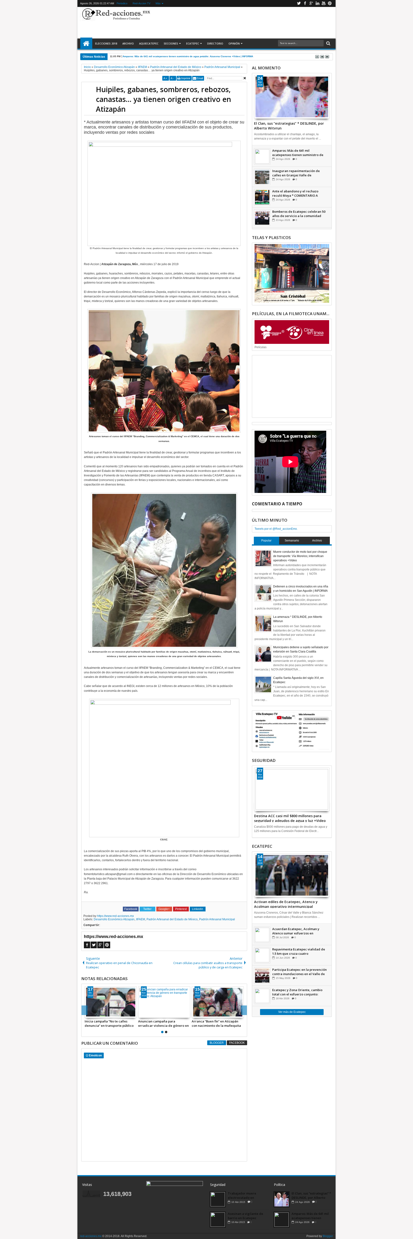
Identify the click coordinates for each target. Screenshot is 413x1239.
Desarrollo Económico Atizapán (114, 919)
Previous (244, 1010)
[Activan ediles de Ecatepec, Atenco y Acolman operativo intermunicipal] (291, 875)
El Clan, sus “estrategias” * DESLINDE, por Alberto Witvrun (289, 125)
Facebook (305, 3)
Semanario (292, 540)
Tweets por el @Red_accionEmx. (276, 528)
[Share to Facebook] (88, 1014)
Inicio (86, 44)
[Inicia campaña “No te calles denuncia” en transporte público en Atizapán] (110, 1002)
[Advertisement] (243, 22)
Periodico (122, 3)
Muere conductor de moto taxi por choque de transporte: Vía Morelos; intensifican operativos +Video (300, 556)
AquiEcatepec (148, 43)
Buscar (328, 43)
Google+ (311, 3)
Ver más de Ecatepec (292, 1012)
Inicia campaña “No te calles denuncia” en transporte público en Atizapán (109, 1023)
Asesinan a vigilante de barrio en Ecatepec (245, 1215)
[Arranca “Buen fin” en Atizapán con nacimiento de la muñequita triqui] (217, 1002)
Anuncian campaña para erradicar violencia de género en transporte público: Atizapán (163, 1023)
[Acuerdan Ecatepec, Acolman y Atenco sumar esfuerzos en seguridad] (262, 935)
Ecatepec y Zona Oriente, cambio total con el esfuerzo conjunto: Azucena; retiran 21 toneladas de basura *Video (297, 992)
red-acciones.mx (91, 1236)
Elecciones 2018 (106, 43)
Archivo (128, 43)
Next (84, 1010)
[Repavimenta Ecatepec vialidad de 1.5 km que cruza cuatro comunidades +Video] (262, 955)
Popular (266, 540)
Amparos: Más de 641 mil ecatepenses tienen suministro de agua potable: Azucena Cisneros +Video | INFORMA (297, 152)
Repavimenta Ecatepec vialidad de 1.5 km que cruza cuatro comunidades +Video (298, 951)
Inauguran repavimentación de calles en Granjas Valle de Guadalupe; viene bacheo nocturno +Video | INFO (299, 173)
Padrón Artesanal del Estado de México (172, 919)
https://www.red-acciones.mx (115, 916)
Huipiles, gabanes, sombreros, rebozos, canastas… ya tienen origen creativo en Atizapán (163, 99)
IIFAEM (140, 919)
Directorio (215, 43)
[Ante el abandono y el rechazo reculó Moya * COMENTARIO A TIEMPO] (262, 197)
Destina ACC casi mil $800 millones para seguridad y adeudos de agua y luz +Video (290, 818)
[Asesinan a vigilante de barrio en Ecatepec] (218, 1219)
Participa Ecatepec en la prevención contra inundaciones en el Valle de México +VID (299, 971)
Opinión (234, 43)
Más (158, 3)
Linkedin (317, 3)
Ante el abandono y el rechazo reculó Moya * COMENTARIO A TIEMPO (295, 193)
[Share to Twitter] (93, 1014)
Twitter (299, 3)
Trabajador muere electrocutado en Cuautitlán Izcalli (242, 1195)
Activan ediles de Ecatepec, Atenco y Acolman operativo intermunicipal (286, 903)
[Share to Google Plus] (99, 1014)
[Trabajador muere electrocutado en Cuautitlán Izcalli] (218, 1199)
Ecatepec (192, 43)
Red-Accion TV (141, 3)
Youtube (324, 3)
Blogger (217, 1042)
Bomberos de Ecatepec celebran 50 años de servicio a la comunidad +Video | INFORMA (298, 213)
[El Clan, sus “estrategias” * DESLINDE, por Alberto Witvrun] (291, 97)
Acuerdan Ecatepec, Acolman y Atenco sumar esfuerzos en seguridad (295, 931)
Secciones (171, 43)
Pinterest (330, 3)
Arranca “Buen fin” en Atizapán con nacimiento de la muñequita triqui (216, 1023)
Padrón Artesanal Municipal (217, 919)
